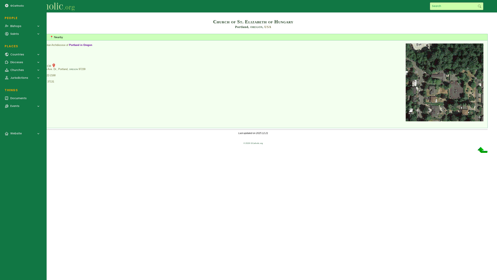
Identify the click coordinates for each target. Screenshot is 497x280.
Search (479, 6)
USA (267, 27)
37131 (50, 81)
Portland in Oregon (80, 45)
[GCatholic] (48, 6)
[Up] (482, 151)
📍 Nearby (56, 37)
